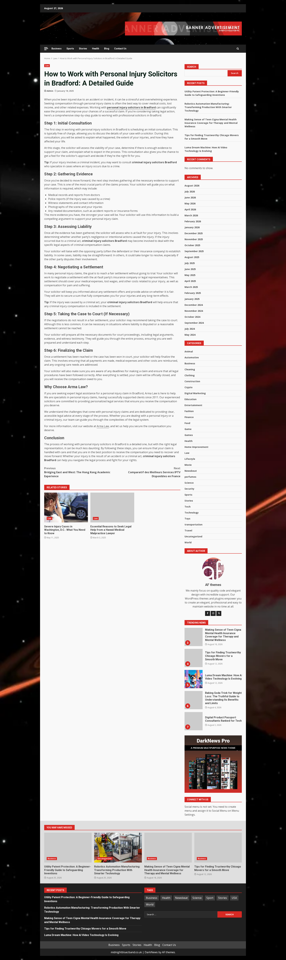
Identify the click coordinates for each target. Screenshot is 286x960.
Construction (192, 381)
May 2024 (190, 334)
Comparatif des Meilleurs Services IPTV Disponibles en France (154, 472)
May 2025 (190, 275)
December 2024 (194, 304)
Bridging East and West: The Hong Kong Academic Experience (77, 472)
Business (56, 48)
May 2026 (190, 203)
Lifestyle (190, 458)
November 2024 (194, 310)
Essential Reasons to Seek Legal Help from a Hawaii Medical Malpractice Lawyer (112, 507)
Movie (188, 464)
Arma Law (103, 426)
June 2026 (190, 197)
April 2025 (190, 281)
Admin (50, 91)
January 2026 (192, 227)
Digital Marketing (195, 393)
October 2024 (192, 316)
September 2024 (194, 322)
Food (187, 423)
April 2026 (190, 209)
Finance (189, 417)
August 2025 (192, 257)
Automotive (192, 357)
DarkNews (151, 952)
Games (189, 435)
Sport (209, 898)
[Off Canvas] (46, 48)
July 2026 (190, 191)
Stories (83, 48)
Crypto (188, 387)
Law (47, 65)
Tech (188, 506)
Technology (192, 512)
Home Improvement (196, 447)
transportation (193, 524)
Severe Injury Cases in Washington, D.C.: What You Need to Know (66, 507)
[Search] (238, 48)
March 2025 (191, 287)
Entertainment (193, 405)
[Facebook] (207, 613)
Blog (106, 48)
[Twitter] (218, 613)
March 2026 (191, 215)
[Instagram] (213, 613)
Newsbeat (191, 470)
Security (189, 488)
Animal (189, 351)
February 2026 (193, 221)
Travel (188, 530)
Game (188, 429)
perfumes (190, 476)
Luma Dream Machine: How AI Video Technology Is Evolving (193, 679)
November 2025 (194, 239)
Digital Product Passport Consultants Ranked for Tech (193, 721)
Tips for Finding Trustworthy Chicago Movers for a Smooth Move (193, 658)
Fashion (189, 411)
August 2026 (192, 185)
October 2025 (192, 245)
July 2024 (190, 328)
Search (191, 66)
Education (190, 399)
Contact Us (120, 48)
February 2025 (193, 293)
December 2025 (194, 233)
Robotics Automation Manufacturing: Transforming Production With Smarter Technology (208, 107)
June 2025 (190, 269)
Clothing (190, 375)
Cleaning (190, 369)
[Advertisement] (183, 28)
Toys (187, 518)
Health (95, 48)
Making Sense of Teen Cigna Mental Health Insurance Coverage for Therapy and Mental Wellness (211, 123)
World (188, 542)
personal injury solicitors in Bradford (131, 107)
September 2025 (194, 251)
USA (234, 898)
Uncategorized (193, 536)
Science (189, 482)
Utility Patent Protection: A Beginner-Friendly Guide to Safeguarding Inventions (68, 848)
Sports (70, 48)
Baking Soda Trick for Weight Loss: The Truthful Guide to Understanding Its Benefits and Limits (193, 700)
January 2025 (192, 298)
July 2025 (190, 263)
